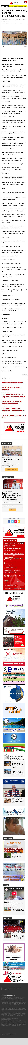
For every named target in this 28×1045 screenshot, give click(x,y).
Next (3, 46)
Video (6, 885)
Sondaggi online (8, 477)
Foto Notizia (8, 838)
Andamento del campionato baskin (12, 383)
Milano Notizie (18, 986)
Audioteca (7, 918)
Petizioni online (6, 443)
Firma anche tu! (12, 469)
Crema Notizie (11, 986)
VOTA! (13, 509)
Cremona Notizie (4, 986)
